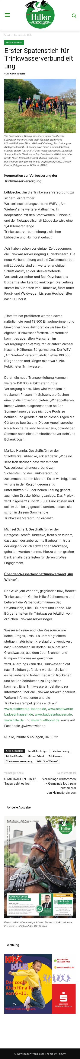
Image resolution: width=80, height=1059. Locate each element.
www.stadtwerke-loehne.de (25, 709)
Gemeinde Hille (23, 35)
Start (7, 35)
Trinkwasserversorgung (19, 761)
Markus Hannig (60, 751)
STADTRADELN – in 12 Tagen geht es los (20, 781)
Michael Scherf (36, 756)
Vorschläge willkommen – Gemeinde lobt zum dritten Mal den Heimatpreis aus (59, 786)
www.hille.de (14, 720)
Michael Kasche (14, 756)
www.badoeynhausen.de (53, 714)
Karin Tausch (17, 73)
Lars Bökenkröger (38, 751)
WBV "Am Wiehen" (47, 761)
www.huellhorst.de (45, 720)
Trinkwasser (55, 756)
